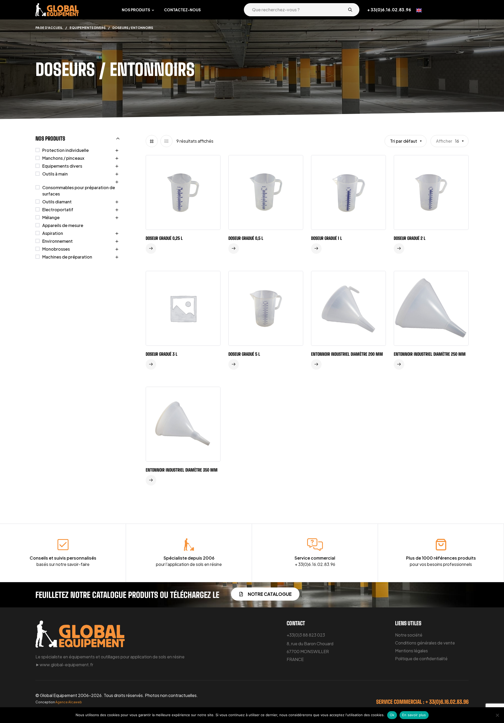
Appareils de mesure (62, 225)
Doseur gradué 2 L (410, 238)
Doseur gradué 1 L (326, 238)
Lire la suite (151, 248)
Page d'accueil (49, 28)
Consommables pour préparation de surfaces (78, 191)
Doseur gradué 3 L (161, 354)
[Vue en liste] (166, 141)
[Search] (350, 9)
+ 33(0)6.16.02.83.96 (389, 9)
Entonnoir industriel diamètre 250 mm (430, 354)
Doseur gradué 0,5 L (245, 238)
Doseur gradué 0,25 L (164, 238)
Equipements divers (88, 28)
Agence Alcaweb (68, 702)
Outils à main (55, 174)
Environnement (57, 241)
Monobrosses (56, 249)
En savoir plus (414, 715)
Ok (392, 715)
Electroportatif (57, 209)
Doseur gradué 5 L (244, 354)
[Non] (497, 715)
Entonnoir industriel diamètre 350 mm (182, 469)
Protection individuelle (65, 150)
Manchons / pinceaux (63, 158)
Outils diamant (57, 201)
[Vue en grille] (152, 141)
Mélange (51, 217)
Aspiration (52, 233)
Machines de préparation (67, 257)
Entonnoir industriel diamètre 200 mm (347, 354)
